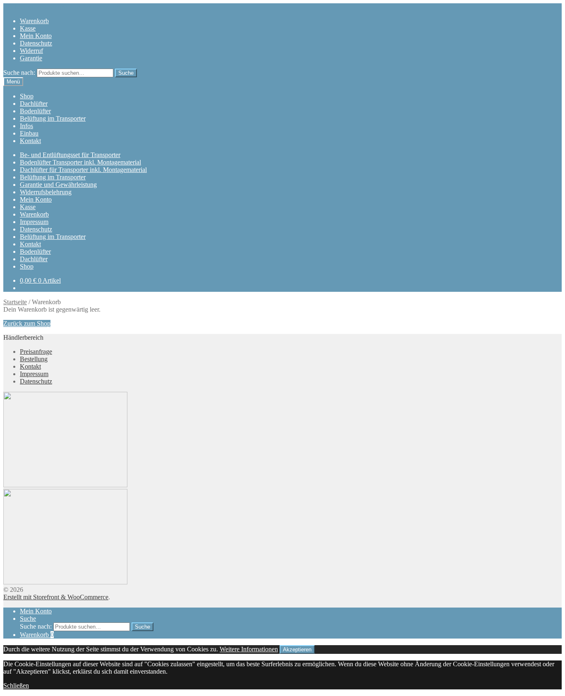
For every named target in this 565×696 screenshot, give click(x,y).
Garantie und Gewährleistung (58, 184)
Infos (26, 125)
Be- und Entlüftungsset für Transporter (70, 154)
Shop (27, 96)
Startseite (15, 301)
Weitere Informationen (249, 649)
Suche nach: (19, 72)
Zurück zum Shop (26, 323)
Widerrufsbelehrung (46, 191)
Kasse (28, 28)
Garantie (31, 58)
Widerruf (31, 50)
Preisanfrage (36, 351)
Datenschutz (36, 43)
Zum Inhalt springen (95, 6)
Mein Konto (36, 35)
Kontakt (30, 140)
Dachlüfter (34, 103)
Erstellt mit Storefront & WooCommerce (55, 597)
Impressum (34, 221)
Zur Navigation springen (35, 6)
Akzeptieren (297, 649)
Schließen (16, 685)
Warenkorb (34, 20)
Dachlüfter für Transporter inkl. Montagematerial (83, 169)
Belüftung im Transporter (53, 118)
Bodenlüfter (35, 110)
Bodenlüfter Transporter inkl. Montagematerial (80, 162)
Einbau (29, 133)
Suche (126, 73)
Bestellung (34, 358)
